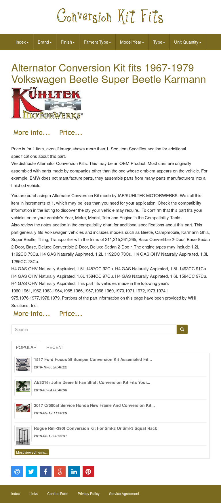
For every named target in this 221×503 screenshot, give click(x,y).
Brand (43, 42)
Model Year (130, 42)
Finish (66, 42)
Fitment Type (96, 42)
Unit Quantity (186, 42)
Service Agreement (124, 493)
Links (33, 493)
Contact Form (57, 493)
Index (21, 42)
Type (157, 42)
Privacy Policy (89, 493)
